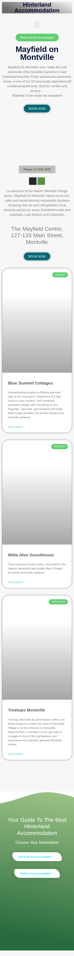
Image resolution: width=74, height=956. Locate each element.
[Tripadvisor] (41, 181)
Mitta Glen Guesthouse (31, 555)
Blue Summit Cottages (30, 383)
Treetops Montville (26, 710)
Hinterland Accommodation (37, 8)
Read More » (16, 427)
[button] (37, 24)
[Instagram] (33, 181)
